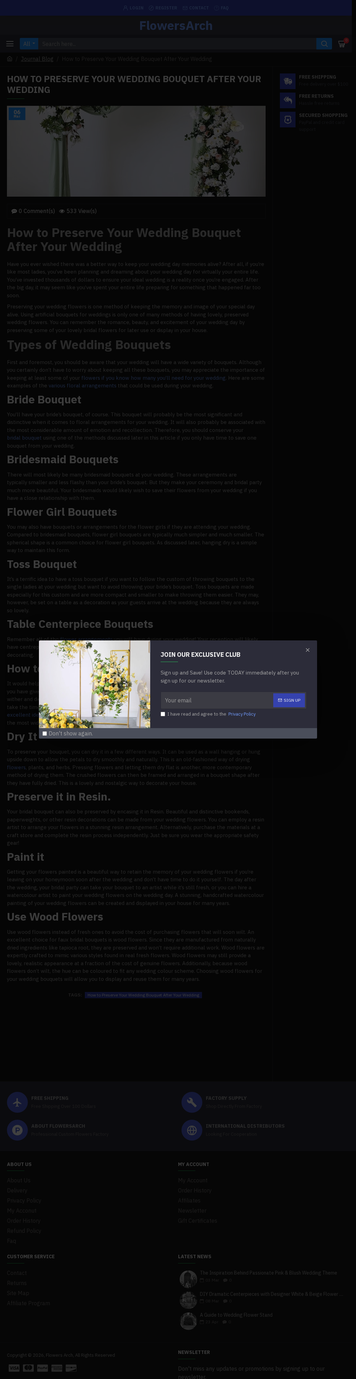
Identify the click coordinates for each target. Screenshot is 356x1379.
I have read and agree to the (212, 714)
